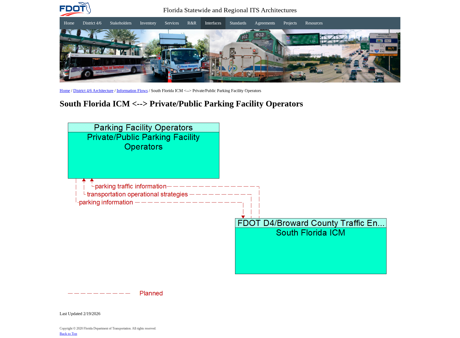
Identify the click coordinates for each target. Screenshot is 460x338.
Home (69, 23)
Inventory (148, 23)
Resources (314, 23)
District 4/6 (92, 23)
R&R (191, 23)
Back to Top (68, 334)
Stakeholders (121, 23)
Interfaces (213, 23)
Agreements (265, 23)
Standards (238, 23)
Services (172, 23)
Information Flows (132, 90)
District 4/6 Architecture (93, 90)
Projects (290, 23)
